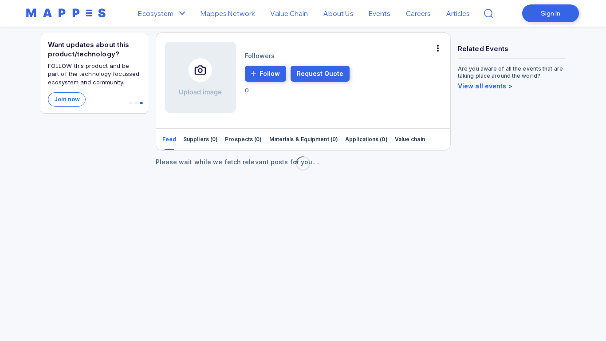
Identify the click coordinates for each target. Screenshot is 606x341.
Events (380, 13)
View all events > (485, 86)
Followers (260, 55)
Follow (270, 73)
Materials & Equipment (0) (303, 139)
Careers (418, 13)
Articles (458, 13)
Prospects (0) (243, 139)
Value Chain (289, 13)
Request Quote (320, 73)
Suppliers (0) (200, 139)
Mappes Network (228, 13)
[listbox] (185, 13)
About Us (338, 13)
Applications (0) (366, 139)
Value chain (410, 139)
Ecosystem (155, 13)
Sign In (550, 13)
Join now (67, 99)
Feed (169, 139)
